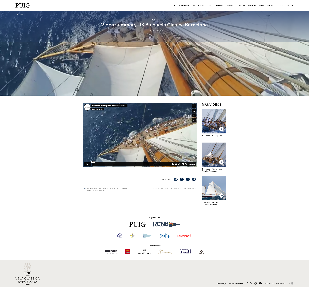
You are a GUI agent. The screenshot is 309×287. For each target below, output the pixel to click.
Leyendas (219, 5)
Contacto (279, 5)
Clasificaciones (198, 5)
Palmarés (229, 5)
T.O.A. (209, 5)
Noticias (241, 5)
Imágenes (252, 5)
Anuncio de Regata (181, 5)
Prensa (270, 5)
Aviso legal (222, 283)
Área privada (236, 283)
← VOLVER (19, 15)
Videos (261, 5)
